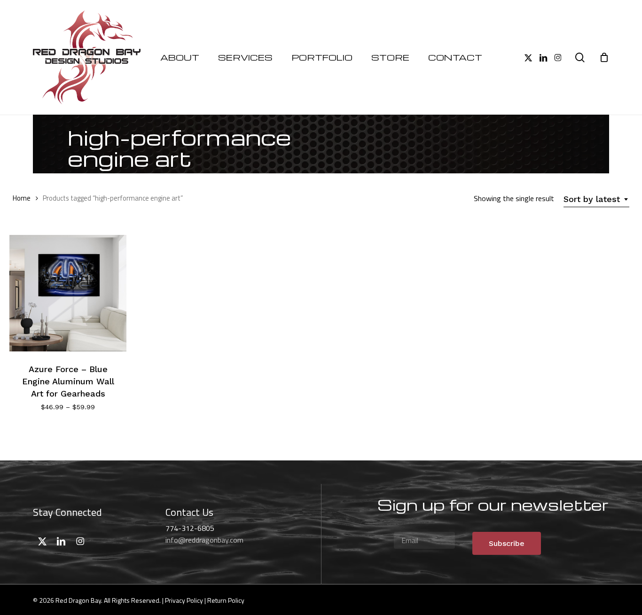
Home (22, 198)
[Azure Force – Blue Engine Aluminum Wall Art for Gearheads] (67, 293)
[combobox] (596, 199)
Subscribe (507, 543)
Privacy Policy (184, 600)
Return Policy (225, 600)
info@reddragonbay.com (204, 539)
